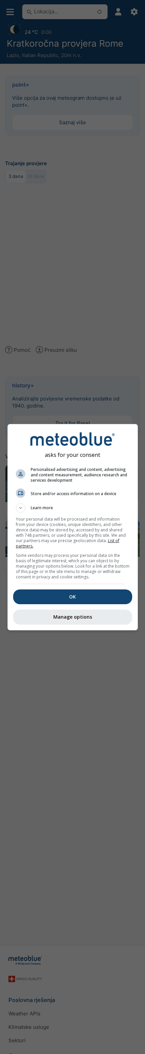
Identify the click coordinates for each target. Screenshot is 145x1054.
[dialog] (72, 527)
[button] (72, 508)
